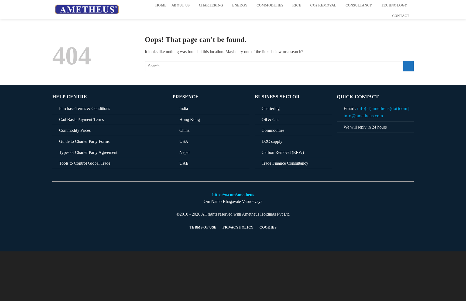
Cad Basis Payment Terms (81, 119)
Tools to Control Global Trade (84, 163)
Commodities (269, 5)
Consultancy (358, 5)
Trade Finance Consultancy (285, 163)
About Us (181, 5)
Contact (401, 16)
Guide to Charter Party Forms (84, 141)
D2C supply (272, 141)
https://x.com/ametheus (233, 194)
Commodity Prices (75, 130)
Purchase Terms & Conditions (84, 108)
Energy (240, 5)
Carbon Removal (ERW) (283, 152)
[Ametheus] (88, 9)
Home (161, 5)
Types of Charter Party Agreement (88, 152)
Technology (394, 5)
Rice (296, 5)
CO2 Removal (323, 5)
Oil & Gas (270, 119)
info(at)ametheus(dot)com (382, 108)
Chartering (211, 5)
